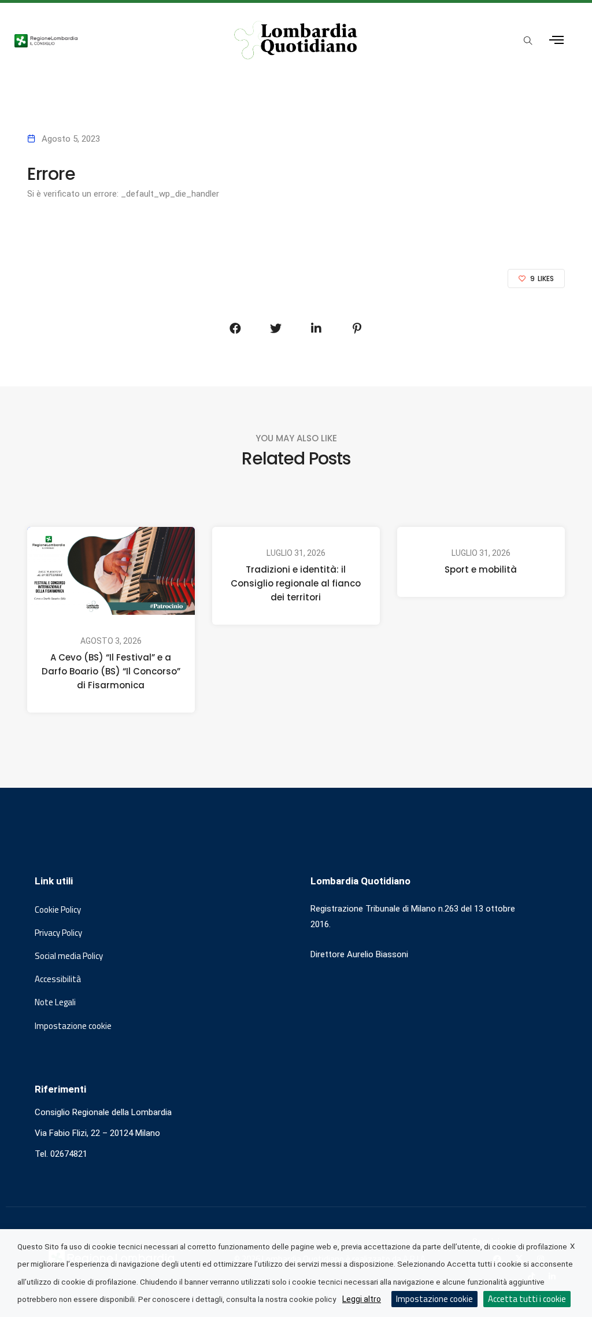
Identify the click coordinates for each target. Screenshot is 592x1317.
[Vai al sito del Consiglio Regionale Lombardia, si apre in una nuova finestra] (108, 40)
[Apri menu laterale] (556, 40)
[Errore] (235, 328)
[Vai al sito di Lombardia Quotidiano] (296, 40)
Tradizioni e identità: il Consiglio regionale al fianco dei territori (296, 583)
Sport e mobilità (481, 569)
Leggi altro (361, 1299)
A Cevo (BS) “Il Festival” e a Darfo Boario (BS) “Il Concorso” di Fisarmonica (111, 671)
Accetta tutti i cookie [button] (527, 1298)
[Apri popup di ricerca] (528, 41)
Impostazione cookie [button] (73, 1026)
